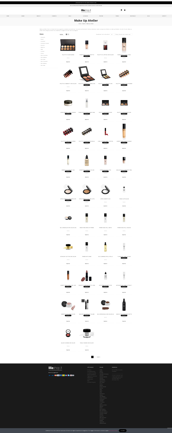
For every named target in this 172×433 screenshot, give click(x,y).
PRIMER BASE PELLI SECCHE (124, 227)
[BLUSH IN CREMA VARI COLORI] (68, 333)
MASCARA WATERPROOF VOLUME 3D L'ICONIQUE (86, 314)
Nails (42, 49)
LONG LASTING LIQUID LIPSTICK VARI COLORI (105, 141)
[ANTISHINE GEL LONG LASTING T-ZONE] (124, 275)
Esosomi (43, 45)
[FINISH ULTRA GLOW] (124, 189)
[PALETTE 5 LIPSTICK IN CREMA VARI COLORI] (68, 131)
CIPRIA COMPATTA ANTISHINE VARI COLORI (68, 199)
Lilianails (101, 400)
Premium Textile (103, 413)
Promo (42, 53)
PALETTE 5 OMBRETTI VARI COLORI (68, 83)
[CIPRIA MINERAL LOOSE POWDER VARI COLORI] (68, 103)
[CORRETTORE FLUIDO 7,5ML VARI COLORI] (68, 275)
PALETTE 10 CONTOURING (68, 54)
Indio (101, 389)
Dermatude (102, 379)
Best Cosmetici (44, 55)
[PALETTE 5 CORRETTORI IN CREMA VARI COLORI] (124, 74)
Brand (42, 39)
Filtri (61, 34)
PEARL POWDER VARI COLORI (87, 342)
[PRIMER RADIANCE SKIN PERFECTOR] (105, 160)
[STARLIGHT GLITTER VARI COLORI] (68, 247)
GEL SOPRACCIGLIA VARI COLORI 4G (105, 314)
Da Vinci (101, 375)
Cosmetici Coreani (45, 43)
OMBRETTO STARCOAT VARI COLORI (68, 170)
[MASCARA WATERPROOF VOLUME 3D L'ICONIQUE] (86, 304)
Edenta (101, 385)
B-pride (101, 372)
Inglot (101, 390)
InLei (101, 392)
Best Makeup (44, 57)
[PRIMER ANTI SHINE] (86, 247)
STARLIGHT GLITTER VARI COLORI (68, 256)
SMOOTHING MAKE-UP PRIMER (87, 227)
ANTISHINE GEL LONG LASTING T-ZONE (124, 285)
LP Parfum (102, 402)
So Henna (102, 419)
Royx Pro (102, 416)
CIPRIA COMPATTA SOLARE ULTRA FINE (87, 199)
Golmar (101, 388)
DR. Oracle (102, 382)
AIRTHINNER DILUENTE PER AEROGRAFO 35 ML (105, 285)
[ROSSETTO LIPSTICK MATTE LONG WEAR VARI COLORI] (86, 275)
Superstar (102, 421)
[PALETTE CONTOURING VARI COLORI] (105, 103)
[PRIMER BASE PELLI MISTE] (105, 218)
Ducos (101, 383)
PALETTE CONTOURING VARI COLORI (105, 112)
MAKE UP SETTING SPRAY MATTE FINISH (124, 314)
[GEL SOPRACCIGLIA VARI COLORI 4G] (105, 304)
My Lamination (103, 410)
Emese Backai (103, 386)
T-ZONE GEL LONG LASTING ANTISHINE (124, 256)
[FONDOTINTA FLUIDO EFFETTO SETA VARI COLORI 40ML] (86, 45)
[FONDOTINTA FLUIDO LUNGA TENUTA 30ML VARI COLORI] (124, 45)
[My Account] (117, 10)
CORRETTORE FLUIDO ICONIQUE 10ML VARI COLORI (124, 141)
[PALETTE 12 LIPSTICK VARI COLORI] (105, 45)
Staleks (101, 420)
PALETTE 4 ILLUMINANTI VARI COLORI (105, 83)
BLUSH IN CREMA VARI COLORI (68, 342)
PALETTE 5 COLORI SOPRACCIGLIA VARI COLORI (87, 141)
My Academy (102, 409)
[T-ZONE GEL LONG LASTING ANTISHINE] (124, 247)
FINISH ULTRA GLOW (124, 198)
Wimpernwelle (103, 423)
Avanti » (98, 356)
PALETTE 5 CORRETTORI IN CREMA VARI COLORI (124, 83)
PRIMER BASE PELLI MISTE (105, 227)
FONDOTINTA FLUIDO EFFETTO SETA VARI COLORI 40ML (86, 54)
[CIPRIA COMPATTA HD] (105, 189)
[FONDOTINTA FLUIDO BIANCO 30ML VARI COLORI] (86, 103)
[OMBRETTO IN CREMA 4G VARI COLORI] (68, 304)
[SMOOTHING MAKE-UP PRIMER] (86, 218)
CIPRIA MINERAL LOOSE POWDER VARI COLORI (68, 112)
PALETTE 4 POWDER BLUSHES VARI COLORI (86, 83)
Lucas (101, 403)
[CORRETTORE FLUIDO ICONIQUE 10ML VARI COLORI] (124, 131)
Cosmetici (43, 41)
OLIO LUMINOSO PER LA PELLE (105, 256)
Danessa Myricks (103, 376)
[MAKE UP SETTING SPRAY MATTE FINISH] (124, 304)
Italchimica (102, 393)
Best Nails (43, 59)
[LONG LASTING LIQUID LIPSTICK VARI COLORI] (105, 131)
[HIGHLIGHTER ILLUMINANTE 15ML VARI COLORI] (124, 160)
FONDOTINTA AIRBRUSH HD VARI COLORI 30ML (86, 170)
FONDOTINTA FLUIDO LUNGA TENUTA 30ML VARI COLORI (124, 54)
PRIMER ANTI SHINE (86, 256)
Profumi (42, 51)
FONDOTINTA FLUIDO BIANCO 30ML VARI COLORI (86, 112)
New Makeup (44, 63)
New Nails (43, 65)
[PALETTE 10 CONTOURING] (68, 45)
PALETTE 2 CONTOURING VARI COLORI (124, 112)
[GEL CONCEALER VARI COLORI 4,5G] (68, 218)
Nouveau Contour (104, 412)
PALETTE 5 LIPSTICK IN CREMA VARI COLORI (68, 141)
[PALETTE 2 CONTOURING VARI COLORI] (124, 103)
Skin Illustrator (103, 417)
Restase (101, 414)
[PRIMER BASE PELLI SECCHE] (124, 218)
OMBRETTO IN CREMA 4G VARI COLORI (68, 314)
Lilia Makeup (102, 396)
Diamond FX (102, 381)
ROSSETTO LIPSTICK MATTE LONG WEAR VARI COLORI (87, 285)
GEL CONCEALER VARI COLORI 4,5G (68, 227)
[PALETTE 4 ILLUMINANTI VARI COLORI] (105, 74)
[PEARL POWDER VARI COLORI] (86, 333)
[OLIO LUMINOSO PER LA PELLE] (105, 247)
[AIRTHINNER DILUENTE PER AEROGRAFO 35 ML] (105, 275)
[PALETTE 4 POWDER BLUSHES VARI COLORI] (86, 74)
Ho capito (123, 430)
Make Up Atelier (103, 404)
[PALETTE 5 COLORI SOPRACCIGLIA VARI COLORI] (86, 131)
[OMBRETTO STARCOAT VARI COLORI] (68, 160)
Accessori (43, 37)
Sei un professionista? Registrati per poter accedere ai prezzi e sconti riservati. (86, 5)
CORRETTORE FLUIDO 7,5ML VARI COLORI (68, 285)
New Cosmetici (44, 61)
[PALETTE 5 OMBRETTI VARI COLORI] (68, 74)
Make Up (43, 47)
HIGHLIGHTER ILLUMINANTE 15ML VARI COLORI (124, 170)
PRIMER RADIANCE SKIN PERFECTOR (105, 170)
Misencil (101, 406)
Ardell (101, 369)
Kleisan (101, 395)
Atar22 (101, 371)
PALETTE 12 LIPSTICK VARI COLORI (105, 54)
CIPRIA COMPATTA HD (105, 198)
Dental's (101, 378)
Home (68, 57)
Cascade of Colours (104, 374)
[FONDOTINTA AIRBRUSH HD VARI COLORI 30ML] (86, 160)
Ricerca (112, 10)
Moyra (101, 407)
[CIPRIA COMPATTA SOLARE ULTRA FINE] (86, 189)
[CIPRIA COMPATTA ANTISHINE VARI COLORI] (68, 189)
